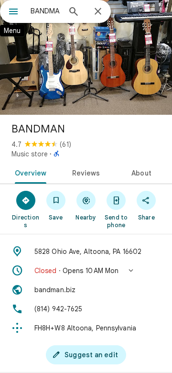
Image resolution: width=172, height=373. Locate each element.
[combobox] (45, 11)
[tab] (28, 172)
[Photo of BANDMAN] (86, 57)
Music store (29, 154)
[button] (86, 270)
